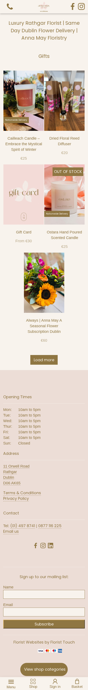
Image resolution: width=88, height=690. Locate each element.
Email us (11, 531)
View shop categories (45, 669)
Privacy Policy (16, 498)
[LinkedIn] (50, 546)
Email (8, 605)
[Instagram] (81, 7)
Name (8, 587)
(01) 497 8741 (22, 525)
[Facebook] (72, 7)
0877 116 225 (50, 525)
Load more (44, 360)
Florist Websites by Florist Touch (44, 642)
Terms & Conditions (22, 493)
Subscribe (44, 624)
